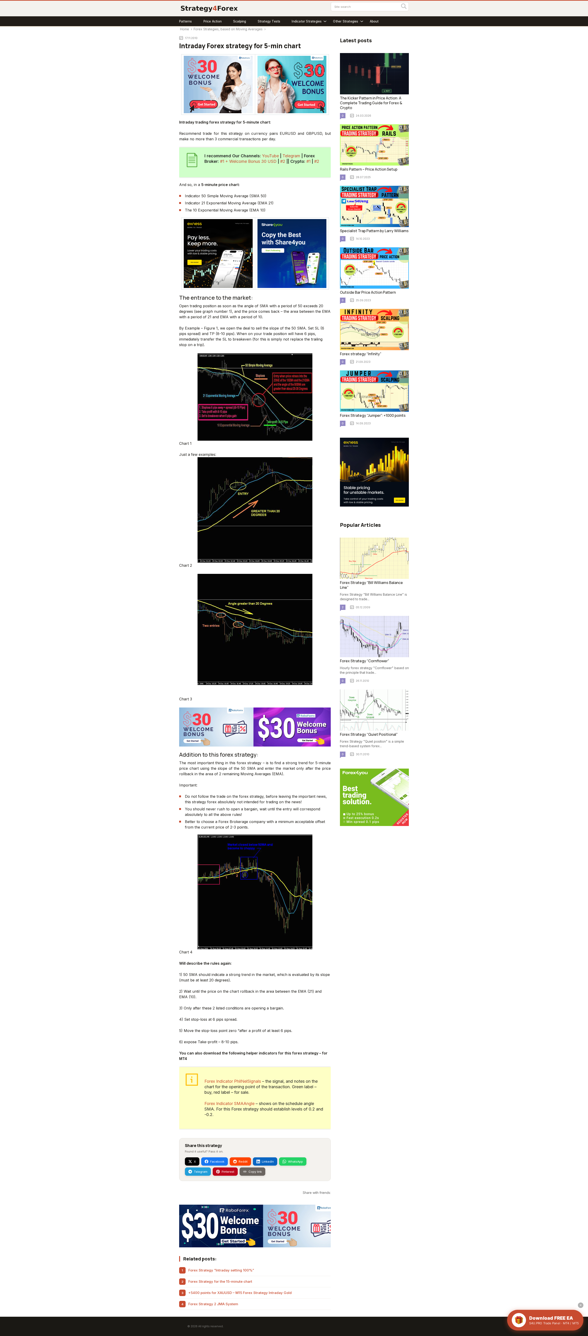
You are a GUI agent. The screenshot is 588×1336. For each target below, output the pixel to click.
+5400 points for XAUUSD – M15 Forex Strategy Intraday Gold (240, 1293)
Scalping (239, 21)
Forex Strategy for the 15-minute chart (220, 1281)
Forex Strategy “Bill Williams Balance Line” (371, 585)
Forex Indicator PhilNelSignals (232, 1081)
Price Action (213, 21)
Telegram (291, 155)
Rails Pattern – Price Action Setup (368, 169)
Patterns (185, 21)
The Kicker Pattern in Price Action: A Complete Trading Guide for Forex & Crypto (371, 103)
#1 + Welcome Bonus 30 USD (248, 161)
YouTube (270, 155)
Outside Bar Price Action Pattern (368, 292)
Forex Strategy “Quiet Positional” (369, 734)
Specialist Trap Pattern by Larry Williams (374, 230)
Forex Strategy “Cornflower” (364, 660)
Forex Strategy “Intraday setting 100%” (221, 1270)
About (374, 21)
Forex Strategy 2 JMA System (213, 1304)
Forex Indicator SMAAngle (230, 1103)
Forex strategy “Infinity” (360, 353)
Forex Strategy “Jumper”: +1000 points (373, 415)
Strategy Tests (269, 21)
